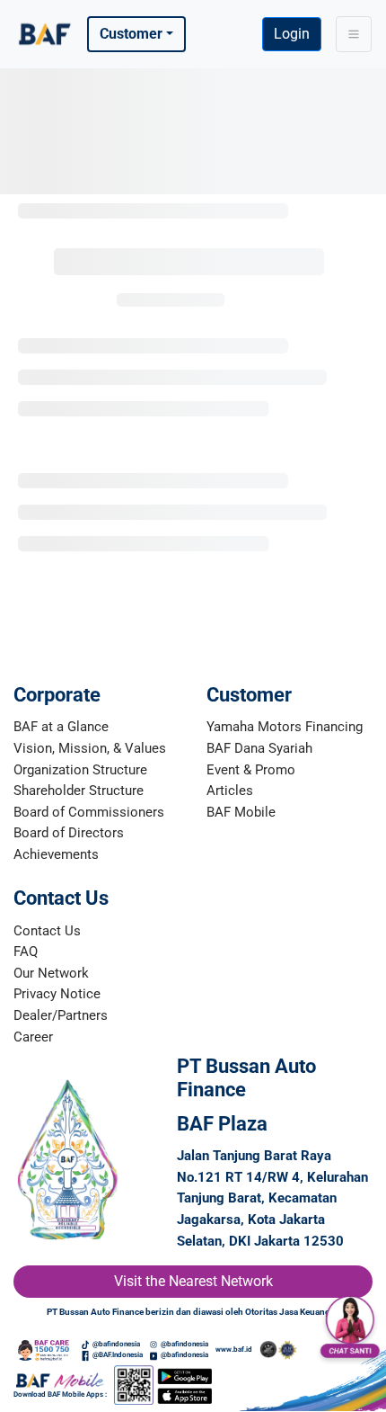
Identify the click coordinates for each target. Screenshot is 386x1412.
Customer (131, 33)
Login (292, 33)
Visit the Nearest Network (193, 1281)
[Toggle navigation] (354, 34)
